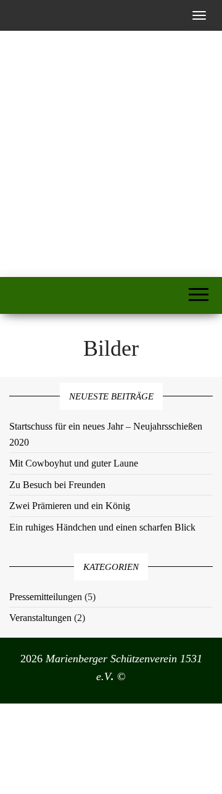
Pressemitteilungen (45, 596)
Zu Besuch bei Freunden (57, 484)
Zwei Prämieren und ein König (69, 505)
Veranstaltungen (40, 617)
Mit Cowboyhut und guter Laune (73, 463)
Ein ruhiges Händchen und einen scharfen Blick (102, 527)
